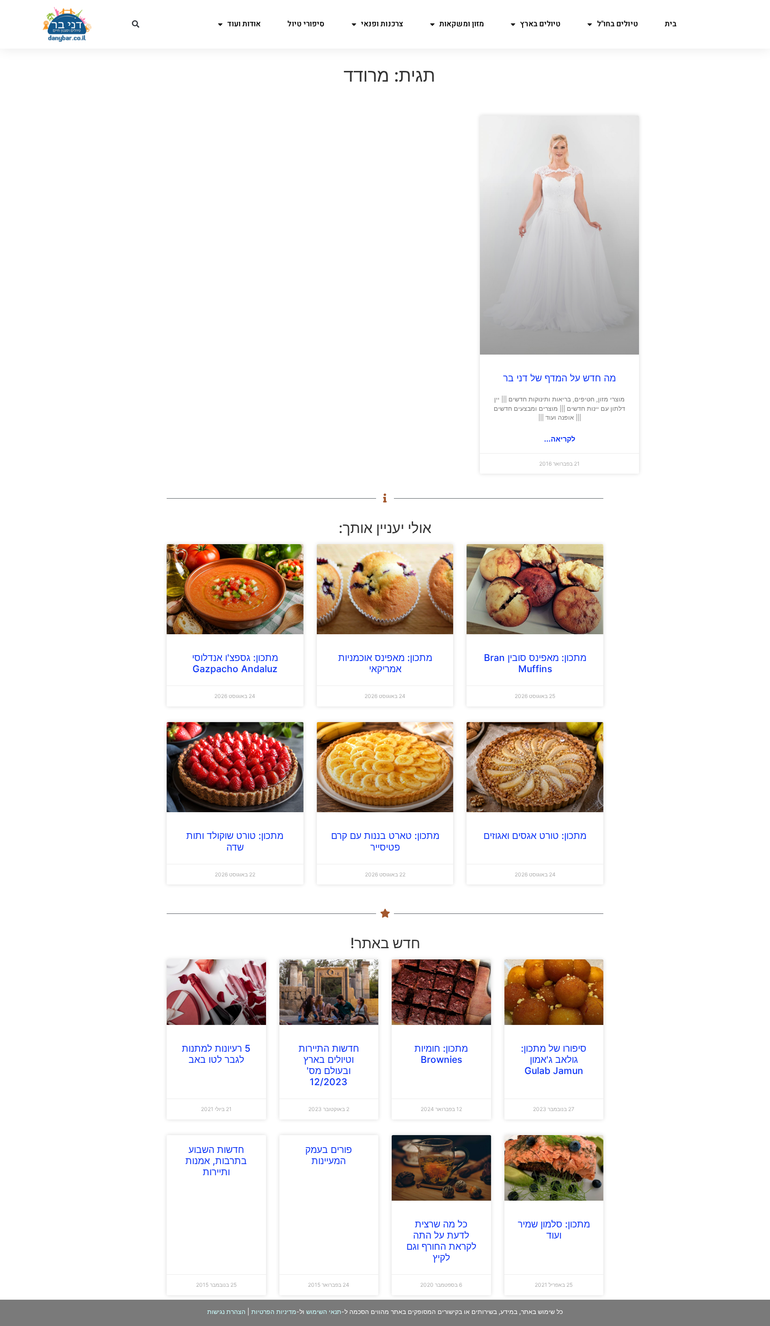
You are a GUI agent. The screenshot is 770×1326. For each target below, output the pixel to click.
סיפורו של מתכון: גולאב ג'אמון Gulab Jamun (553, 1059)
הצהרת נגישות (226, 1311)
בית (670, 23)
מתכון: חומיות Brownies (441, 1054)
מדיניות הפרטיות (273, 1311)
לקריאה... (559, 438)
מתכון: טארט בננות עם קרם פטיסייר (385, 841)
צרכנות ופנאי (382, 23)
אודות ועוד (244, 23)
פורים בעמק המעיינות (328, 1155)
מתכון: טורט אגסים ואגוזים (534, 835)
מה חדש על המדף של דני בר (559, 378)
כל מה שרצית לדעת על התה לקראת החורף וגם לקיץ (441, 1241)
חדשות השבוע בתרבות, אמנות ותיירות (216, 1160)
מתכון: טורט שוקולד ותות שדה (234, 841)
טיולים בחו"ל (617, 23)
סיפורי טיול (305, 23)
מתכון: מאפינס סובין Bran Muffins (535, 663)
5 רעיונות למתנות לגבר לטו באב (216, 1054)
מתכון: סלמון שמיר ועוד (554, 1230)
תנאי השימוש (323, 1311)
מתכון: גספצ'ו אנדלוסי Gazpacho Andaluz (235, 663)
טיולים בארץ (540, 23)
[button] (135, 24)
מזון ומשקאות (461, 23)
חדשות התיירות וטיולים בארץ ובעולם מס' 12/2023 (329, 1065)
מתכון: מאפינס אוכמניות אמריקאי (385, 663)
